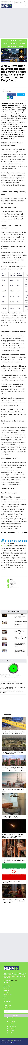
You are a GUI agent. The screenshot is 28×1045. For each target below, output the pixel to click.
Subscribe (15, 1015)
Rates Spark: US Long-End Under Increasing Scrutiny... (20, 652)
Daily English (8, 1005)
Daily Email (12, 1028)
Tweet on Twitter (21, 94)
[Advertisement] (14, 23)
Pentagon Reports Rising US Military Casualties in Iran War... (12, 753)
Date (3, 90)
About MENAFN (8, 994)
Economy (14, 43)
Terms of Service (8, 986)
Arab (20, 40)
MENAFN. (11, 1040)
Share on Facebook (11, 94)
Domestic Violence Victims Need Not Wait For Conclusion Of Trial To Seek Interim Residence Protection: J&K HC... (13, 769)
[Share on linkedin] (11, 97)
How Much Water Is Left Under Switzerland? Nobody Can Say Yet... (12, 817)
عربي (16, 2)
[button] (20, 2)
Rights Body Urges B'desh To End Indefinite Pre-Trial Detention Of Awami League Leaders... (13, 860)
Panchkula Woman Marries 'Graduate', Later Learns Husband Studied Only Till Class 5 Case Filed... (13, 901)
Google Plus (13, 1026)
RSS (11, 1032)
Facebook (12, 1021)
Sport (20, 46)
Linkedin (12, 1030)
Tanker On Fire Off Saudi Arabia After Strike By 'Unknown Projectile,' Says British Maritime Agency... (12, 836)
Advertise (6, 992)
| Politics (5, 43)
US (5, 40)
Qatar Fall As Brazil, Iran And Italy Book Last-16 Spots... (20, 645)
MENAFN (5, 103)
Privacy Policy (7, 988)
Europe (13, 40)
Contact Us (6, 990)
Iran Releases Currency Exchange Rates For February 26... (20, 632)
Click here (14, 980)
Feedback (6, 999)
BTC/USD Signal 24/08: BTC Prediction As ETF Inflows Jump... (20, 616)
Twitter (11, 1024)
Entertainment (9, 46)
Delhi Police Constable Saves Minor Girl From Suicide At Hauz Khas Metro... (13, 732)
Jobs (5, 996)
